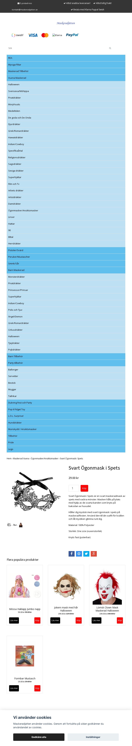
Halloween (13, 84)
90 (9, 230)
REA (10, 57)
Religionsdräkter (16, 157)
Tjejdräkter (14, 343)
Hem (10, 458)
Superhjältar (14, 177)
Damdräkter (14, 203)
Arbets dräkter (15, 190)
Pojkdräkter (14, 349)
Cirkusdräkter (15, 329)
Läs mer (14, 620)
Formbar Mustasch (24, 678)
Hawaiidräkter (15, 137)
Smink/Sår (13, 263)
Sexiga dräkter (16, 170)
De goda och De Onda (19, 117)
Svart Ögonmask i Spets (71, 458)
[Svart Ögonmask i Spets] (35, 493)
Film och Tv (13, 183)
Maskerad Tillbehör (18, 71)
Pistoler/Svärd (15, 250)
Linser (11, 217)
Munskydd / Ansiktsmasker (22, 429)
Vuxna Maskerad (17, 77)
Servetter (13, 376)
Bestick (12, 382)
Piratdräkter (14, 97)
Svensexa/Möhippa (18, 91)
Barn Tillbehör (15, 356)
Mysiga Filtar (14, 64)
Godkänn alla (38, 737)
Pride (11, 442)
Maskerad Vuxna (22, 458)
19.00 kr (25, 681)
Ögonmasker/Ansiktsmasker (23, 210)
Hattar (11, 223)
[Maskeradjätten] (66, 22)
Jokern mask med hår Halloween (66, 609)
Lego (10, 449)
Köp (37, 620)
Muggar (12, 389)
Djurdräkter (14, 124)
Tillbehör (12, 435)
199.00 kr (66, 613)
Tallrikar (12, 396)
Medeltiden (14, 110)
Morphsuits (14, 104)
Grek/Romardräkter (18, 130)
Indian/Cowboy (16, 144)
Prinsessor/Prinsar (18, 290)
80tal (10, 237)
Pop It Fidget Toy (16, 409)
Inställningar (93, 737)
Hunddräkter (15, 422)
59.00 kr (25, 612)
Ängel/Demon (15, 316)
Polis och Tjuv (15, 309)
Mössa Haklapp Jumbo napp (24, 609)
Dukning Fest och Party (20, 402)
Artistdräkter (14, 197)
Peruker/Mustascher (19, 256)
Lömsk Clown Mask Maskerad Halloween (107, 609)
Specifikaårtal (15, 150)
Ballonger (13, 369)
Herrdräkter (14, 243)
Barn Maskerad (16, 270)
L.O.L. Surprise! (16, 415)
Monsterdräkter (16, 276)
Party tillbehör (15, 362)
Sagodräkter (14, 163)
